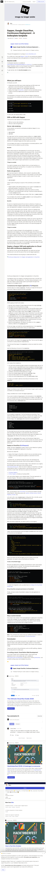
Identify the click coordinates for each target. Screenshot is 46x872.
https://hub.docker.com (12, 466)
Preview (17, 724)
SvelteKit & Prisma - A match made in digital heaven (16, 806)
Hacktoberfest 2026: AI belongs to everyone (23, 766)
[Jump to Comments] (2, 62)
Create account (41, 1)
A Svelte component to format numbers (13, 811)
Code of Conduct (22, 738)
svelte (20, 38)
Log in (34, 1)
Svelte (26, 56)
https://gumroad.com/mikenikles (15, 657)
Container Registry (13, 472)
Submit (11, 724)
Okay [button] (3, 869)
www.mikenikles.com (31, 54)
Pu (31, 285)
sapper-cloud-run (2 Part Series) (19, 44)
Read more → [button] (11, 708)
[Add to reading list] (2, 66)
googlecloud (11, 38)
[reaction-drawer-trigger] (2, 57)
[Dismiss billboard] (44, 853)
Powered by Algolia (26, 1)
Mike (11, 23)
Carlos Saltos (13, 728)
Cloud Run (21, 90)
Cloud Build (22, 491)
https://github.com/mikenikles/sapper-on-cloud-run (19, 64)
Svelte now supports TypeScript (12, 815)
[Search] (5, 2)
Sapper (22, 56)
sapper (16, 38)
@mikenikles (37, 657)
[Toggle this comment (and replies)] (8, 730)
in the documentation (30, 636)
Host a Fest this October (13, 846)
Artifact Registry (12, 474)
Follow (25, 788)
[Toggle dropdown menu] (42, 676)
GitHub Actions (33, 493)
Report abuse (29, 738)
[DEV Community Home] (1, 1)
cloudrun (25, 38)
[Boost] (2, 70)
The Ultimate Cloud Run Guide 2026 (20, 699)
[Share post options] (2, 74)
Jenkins (27, 493)
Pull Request (24, 445)
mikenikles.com (27, 24)
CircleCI (14, 494)
